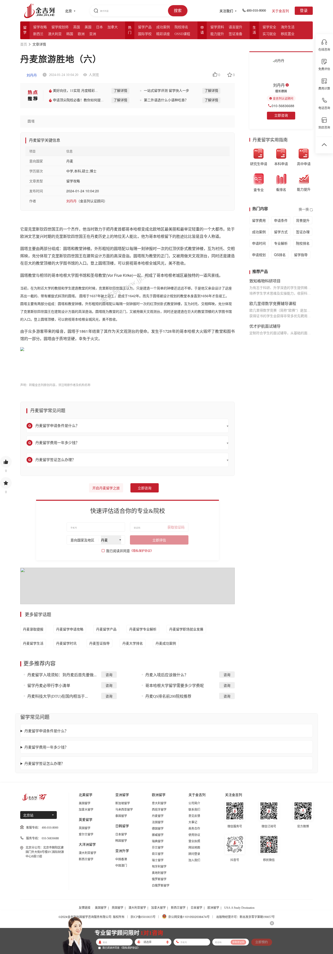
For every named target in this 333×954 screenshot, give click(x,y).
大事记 (192, 822)
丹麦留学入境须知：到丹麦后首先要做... (62, 675)
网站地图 (194, 847)
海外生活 (287, 27)
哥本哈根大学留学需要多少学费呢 (174, 686)
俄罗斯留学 (159, 879)
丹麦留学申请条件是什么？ (46, 730)
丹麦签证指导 (99, 643)
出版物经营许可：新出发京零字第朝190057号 (245, 917)
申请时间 (259, 243)
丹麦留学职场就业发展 (186, 629)
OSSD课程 (182, 34)
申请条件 (281, 220)
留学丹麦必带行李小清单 (48, 686)
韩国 (69, 34)
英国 (76, 27)
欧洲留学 (213, 907)
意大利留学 (159, 803)
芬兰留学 (158, 847)
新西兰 (38, 34)
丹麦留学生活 (33, 643)
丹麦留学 (158, 816)
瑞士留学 (158, 860)
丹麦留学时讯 (66, 643)
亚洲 (92, 34)
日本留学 (121, 834)
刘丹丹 (31, 75)
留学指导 (301, 254)
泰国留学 (121, 816)
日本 (99, 27)
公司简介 (194, 803)
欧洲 (81, 34)
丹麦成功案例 (166, 643)
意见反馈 (194, 816)
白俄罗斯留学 (160, 885)
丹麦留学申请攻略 (69, 629)
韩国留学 (121, 841)
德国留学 (158, 828)
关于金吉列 (280, 11)
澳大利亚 (55, 34)
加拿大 (113, 27)
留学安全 (269, 27)
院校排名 (181, 27)
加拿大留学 (86, 809)
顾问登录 (194, 854)
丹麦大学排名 (132, 643)
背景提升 (303, 220)
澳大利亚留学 (87, 853)
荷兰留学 (158, 854)
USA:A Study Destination (239, 907)
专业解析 (281, 243)
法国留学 (158, 822)
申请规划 (259, 254)
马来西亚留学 (124, 809)
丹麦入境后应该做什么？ (166, 675)
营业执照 (194, 841)
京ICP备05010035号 (143, 917)
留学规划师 (60, 27)
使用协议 (194, 835)
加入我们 (194, 860)
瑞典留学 (158, 841)
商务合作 (194, 828)
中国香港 (121, 859)
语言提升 (235, 27)
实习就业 (269, 34)
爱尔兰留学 (86, 834)
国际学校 (145, 34)
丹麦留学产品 (106, 629)
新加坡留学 (122, 803)
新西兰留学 (86, 859)
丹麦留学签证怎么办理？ (44, 763)
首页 (23, 44)
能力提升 (217, 34)
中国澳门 (121, 865)
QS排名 (280, 254)
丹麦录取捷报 (33, 629)
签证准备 (235, 34)
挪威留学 (158, 835)
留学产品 (145, 27)
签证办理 (303, 231)
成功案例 (163, 27)
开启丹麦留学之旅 (106, 488)
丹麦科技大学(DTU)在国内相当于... (57, 696)
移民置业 (287, 34)
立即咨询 (144, 488)
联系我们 (194, 809)
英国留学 (84, 828)
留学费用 (259, 220)
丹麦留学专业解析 (143, 629)
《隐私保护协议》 (141, 551)
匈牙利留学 (159, 866)
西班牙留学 (159, 809)
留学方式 (281, 231)
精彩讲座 (163, 34)
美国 (88, 27)
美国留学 (84, 803)
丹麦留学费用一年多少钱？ (46, 747)
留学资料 (217, 27)
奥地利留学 (159, 873)
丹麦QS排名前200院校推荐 (168, 696)
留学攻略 (40, 27)
